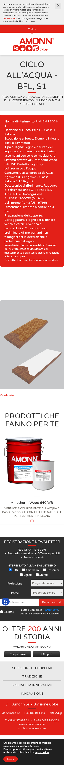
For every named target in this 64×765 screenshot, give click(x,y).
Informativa (51, 609)
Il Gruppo (46, 654)
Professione (14, 583)
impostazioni (42, 752)
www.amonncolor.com (32, 724)
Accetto (9, 611)
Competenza (18, 654)
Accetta (10, 759)
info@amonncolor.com (32, 728)
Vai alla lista (7, 395)
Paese (15, 593)
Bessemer (53, 570)
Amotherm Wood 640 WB (32, 503)
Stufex (43, 574)
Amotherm (32, 570)
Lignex (27, 574)
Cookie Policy (10, 18)
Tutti (15, 570)
